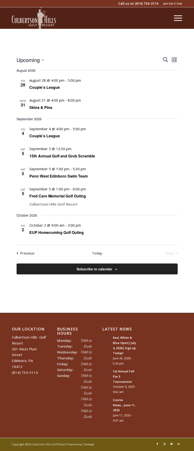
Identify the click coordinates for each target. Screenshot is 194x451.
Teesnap (88, 444)
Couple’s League (44, 87)
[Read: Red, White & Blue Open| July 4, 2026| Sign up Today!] (106, 340)
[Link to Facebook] (157, 443)
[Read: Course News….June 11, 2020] (106, 402)
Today (97, 253)
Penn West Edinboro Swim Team (58, 176)
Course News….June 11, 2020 (124, 405)
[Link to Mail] (171, 443)
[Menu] (175, 18)
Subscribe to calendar (94, 269)
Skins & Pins (40, 107)
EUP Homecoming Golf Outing (56, 232)
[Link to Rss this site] (178, 443)
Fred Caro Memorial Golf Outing (57, 196)
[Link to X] (164, 443)
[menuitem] (171, 3)
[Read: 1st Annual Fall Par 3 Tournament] (106, 373)
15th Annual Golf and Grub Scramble (62, 156)
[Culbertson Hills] (34, 18)
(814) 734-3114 (146, 3)
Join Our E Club (172, 3)
